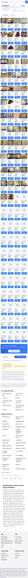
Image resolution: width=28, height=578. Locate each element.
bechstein (5, 429)
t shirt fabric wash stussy (7, 401)
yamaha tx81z (6, 440)
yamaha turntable (20, 443)
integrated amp (20, 421)
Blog (16, 557)
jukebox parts (6, 469)
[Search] (26, 2)
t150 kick (4, 410)
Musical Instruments (7, 11)
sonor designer (16, 385)
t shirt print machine (19, 401)
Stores (2, 545)
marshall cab (14, 386)
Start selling (18, 537)
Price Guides (4, 537)
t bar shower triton (19, 394)
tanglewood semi (20, 427)
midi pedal (18, 440)
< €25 (3, 475)
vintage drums (6, 427)
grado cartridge (6, 455)
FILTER (5, 15)
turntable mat (4, 385)
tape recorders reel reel (20, 417)
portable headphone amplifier (19, 431)
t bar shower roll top (6, 394)
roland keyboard (6, 448)
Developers (4, 553)
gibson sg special (7, 445)
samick (10, 385)
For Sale (4, 2)
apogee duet (13, 384)
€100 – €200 (5, 478)
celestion (4, 421)
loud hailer (5, 443)
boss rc (4, 435)
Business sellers (19, 541)
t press (17, 398)
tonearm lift (5, 424)
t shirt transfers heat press (20, 406)
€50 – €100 (16, 475)
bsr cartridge (19, 455)
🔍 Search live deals (20, 357)
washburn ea (5, 417)
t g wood (4, 398)
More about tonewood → (19, 379)
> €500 (19, 478)
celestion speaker (20, 469)
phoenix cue (19, 424)
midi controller (20, 445)
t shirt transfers (6, 405)
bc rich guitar (19, 451)
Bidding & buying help (6, 543)
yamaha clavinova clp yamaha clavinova (20, 459)
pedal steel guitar (5, 386)
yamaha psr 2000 (20, 448)
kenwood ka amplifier (5, 459)
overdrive (7, 384)
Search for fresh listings (19, 366)
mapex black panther (5, 465)
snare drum (24, 385)
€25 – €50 (9, 475)
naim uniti (21, 386)
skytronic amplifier (4, 452)
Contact (17, 553)
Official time (4, 559)
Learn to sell (18, 539)
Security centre (4, 555)
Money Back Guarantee (6, 541)
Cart (2, 547)
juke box (18, 464)
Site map (3, 557)
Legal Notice (4, 539)
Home (3, 11)
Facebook (17, 555)
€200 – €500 (13, 478)
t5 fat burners (19, 410)
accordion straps (22, 384)
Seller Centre (18, 543)
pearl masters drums (19, 436)
